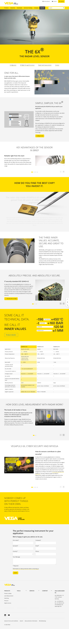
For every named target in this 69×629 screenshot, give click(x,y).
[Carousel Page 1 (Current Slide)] (33, 435)
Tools (18, 591)
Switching (6, 598)
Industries (12, 8)
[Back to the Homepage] (9, 585)
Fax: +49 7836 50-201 (59, 603)
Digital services (7, 603)
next (64, 172)
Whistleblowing (42, 621)
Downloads (19, 8)
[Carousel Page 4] (37, 487)
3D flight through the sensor (27, 65)
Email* (37, 546)
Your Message (16, 557)
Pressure (6, 600)
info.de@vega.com (59, 604)
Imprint (21, 621)
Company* (38, 540)
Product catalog (7, 593)
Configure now (39, 135)
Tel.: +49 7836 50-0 (59, 601)
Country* (15, 551)
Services (32, 591)
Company (36, 8)
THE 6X (42, 8)
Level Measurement (8, 595)
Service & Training (28, 8)
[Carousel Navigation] (62, 172)
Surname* (15, 546)
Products (6, 8)
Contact (57, 65)
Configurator (13, 65)
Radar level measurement (44, 65)
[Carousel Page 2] (35, 435)
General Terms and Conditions (11, 621)
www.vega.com (58, 606)
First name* (16, 540)
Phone (37, 551)
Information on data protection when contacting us (26, 568)
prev (61, 303)
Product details (11, 335)
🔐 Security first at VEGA (11, 298)
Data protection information (31, 621)
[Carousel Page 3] (35, 487)
